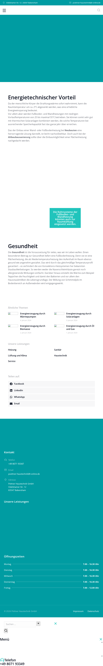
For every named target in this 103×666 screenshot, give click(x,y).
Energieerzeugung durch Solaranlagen (78, 315)
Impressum (78, 611)
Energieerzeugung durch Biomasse (32, 327)
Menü (4, 639)
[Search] (6, 631)
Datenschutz (93, 611)
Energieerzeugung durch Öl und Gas (80, 327)
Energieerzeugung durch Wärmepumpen (32, 315)
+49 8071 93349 (12, 663)
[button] (51, 384)
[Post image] (13, 315)
